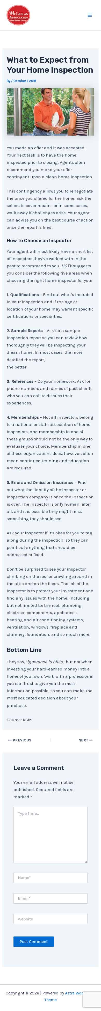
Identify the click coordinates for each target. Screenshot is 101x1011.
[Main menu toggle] (90, 15)
